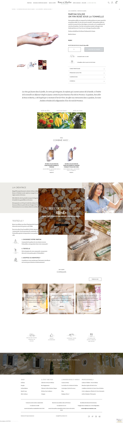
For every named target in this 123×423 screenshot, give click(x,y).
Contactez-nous (65, 382)
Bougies (23, 385)
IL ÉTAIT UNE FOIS (47, 379)
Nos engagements (45, 385)
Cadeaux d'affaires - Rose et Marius (88, 382)
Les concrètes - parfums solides (77, 11)
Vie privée (13, 421)
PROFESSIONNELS (87, 379)
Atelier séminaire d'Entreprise (88, 394)
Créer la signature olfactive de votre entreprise (88, 391)
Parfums (23, 382)
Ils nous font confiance (46, 391)
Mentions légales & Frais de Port (88, 385)
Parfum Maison (24, 388)
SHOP (22, 379)
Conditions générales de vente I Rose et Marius (88, 388)
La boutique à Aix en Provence (68, 388)
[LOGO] (64, 3)
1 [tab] (61, 320)
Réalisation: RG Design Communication (27, 415)
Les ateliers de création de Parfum (68, 385)
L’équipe (43, 394)
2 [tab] (62, 320)
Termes (17, 421)
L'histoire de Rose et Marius (47, 382)
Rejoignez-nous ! (65, 394)
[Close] (85, 188)
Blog (63, 391)
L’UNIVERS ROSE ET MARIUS (70, 379)
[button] (94, 49)
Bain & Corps (24, 391)
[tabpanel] (35, 299)
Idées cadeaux (24, 394)
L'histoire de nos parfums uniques (48, 388)
